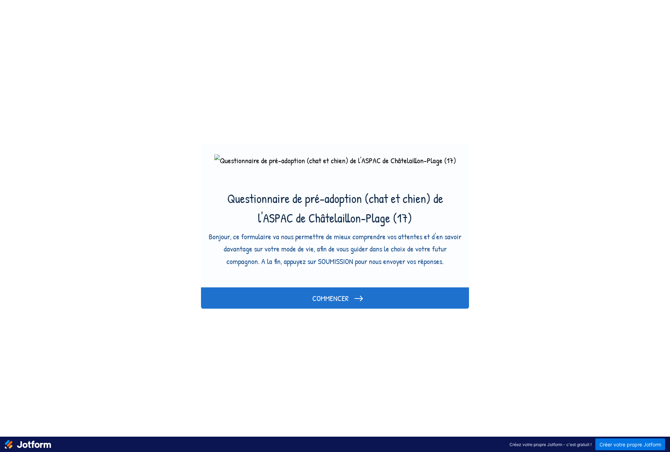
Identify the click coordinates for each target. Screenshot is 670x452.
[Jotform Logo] (28, 444)
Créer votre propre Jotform (630, 444)
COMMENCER (330, 298)
